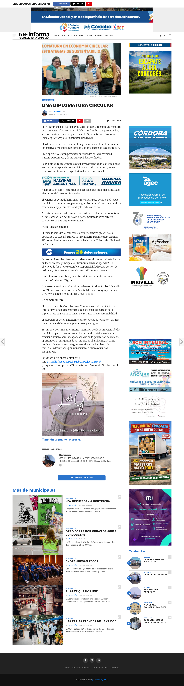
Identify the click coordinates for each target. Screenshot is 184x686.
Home (56, 36)
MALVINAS (109, 36)
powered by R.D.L (100, 680)
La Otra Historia (94, 36)
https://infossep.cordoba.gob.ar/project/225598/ (74, 361)
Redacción (57, 111)
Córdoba (78, 36)
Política (66, 36)
